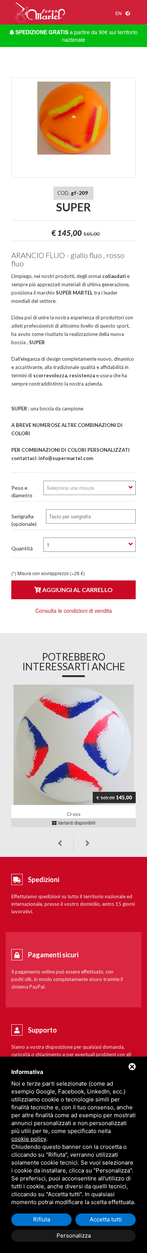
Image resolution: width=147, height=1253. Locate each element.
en (118, 13)
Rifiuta (41, 1219)
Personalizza (74, 1235)
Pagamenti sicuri (53, 955)
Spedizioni (43, 879)
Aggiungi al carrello (77, 589)
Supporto (42, 1030)
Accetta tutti (106, 1219)
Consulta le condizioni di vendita (73, 610)
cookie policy (28, 1138)
